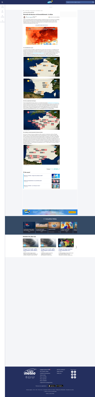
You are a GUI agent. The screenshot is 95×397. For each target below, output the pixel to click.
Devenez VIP (72, 212)
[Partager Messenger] (55, 169)
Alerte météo (43, 375)
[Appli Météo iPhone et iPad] (51, 386)
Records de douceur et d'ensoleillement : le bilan (36, 10)
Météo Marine (60, 371)
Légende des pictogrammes (46, 382)
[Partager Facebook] (51, 169)
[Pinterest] (72, 377)
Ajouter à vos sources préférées (54, 17)
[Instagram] (75, 374)
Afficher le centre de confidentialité (50, 391)
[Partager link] (58, 169)
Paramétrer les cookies (70, 389)
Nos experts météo (44, 371)
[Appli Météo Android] (59, 386)
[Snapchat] (72, 374)
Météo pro (59, 373)
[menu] (2, 2)
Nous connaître (43, 377)
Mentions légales (29, 389)
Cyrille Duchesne (29, 16)
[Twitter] (75, 372)
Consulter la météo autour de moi (41, 25)
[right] (76, 225)
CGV (36, 389)
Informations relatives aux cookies (49, 389)
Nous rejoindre (43, 378)
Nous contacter (43, 380)
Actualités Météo (27, 10)
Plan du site (40, 389)
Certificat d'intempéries (45, 373)
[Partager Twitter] (53, 169)
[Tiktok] (75, 377)
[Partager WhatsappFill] (57, 169)
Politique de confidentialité (60, 389)
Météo (23, 10)
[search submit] (93, 2)
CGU (34, 389)
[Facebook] (72, 372)
